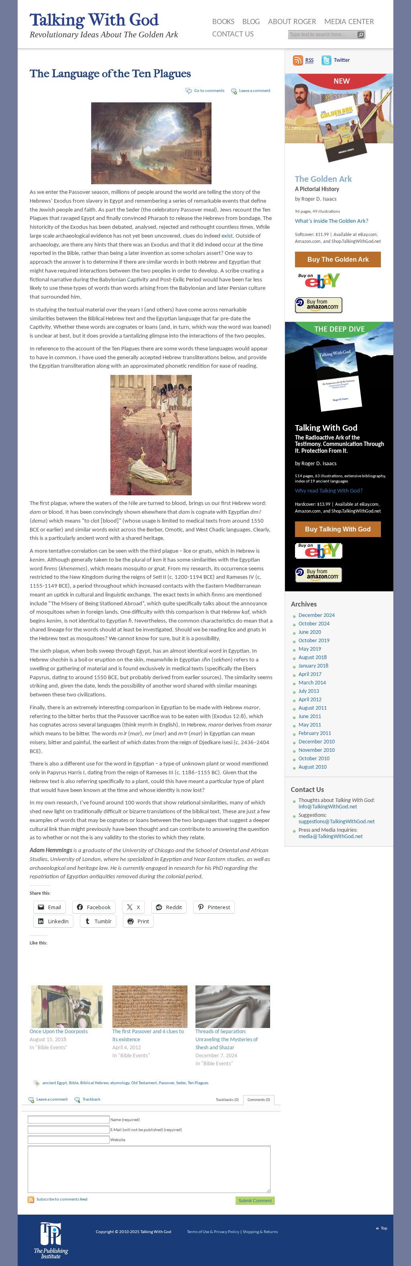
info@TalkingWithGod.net (328, 807)
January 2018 (313, 666)
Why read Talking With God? (329, 491)
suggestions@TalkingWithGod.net (337, 822)
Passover (166, 1083)
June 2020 (310, 632)
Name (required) (125, 1120)
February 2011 (315, 734)
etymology (119, 1083)
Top (384, 1228)
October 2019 (314, 641)
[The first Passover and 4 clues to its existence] (149, 1006)
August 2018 (313, 658)
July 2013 (309, 691)
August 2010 (313, 767)
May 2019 (310, 649)
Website (117, 1140)
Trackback (91, 1099)
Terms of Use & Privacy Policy (213, 1232)
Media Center (349, 22)
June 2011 (310, 717)
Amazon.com (308, 241)
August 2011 (313, 708)
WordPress (52, 1242)
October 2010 (314, 759)
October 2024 (314, 624)
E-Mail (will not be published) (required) (146, 1130)
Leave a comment (255, 91)
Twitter (342, 60)
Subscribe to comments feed (62, 1199)
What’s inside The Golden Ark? (331, 221)
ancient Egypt (55, 1083)
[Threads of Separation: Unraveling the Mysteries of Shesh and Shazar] (232, 1006)
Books (223, 22)
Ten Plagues (198, 1083)
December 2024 (317, 616)
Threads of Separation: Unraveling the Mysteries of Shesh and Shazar (226, 1040)
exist (227, 236)
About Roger (292, 22)
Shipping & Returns (260, 1232)
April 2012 (310, 700)
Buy (338, 259)
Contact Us (233, 35)
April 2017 (310, 675)
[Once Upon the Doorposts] (67, 1006)
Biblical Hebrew (94, 1083)
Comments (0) (259, 1100)
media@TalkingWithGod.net (331, 837)
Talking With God (94, 20)
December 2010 (317, 742)
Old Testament (144, 1083)
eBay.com (367, 234)
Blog (251, 22)
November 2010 (317, 750)
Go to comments (209, 91)
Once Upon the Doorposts (58, 1032)
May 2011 (310, 725)
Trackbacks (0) (227, 1100)
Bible (73, 1083)
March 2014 (312, 683)
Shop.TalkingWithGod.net (356, 241)
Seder (181, 1083)
